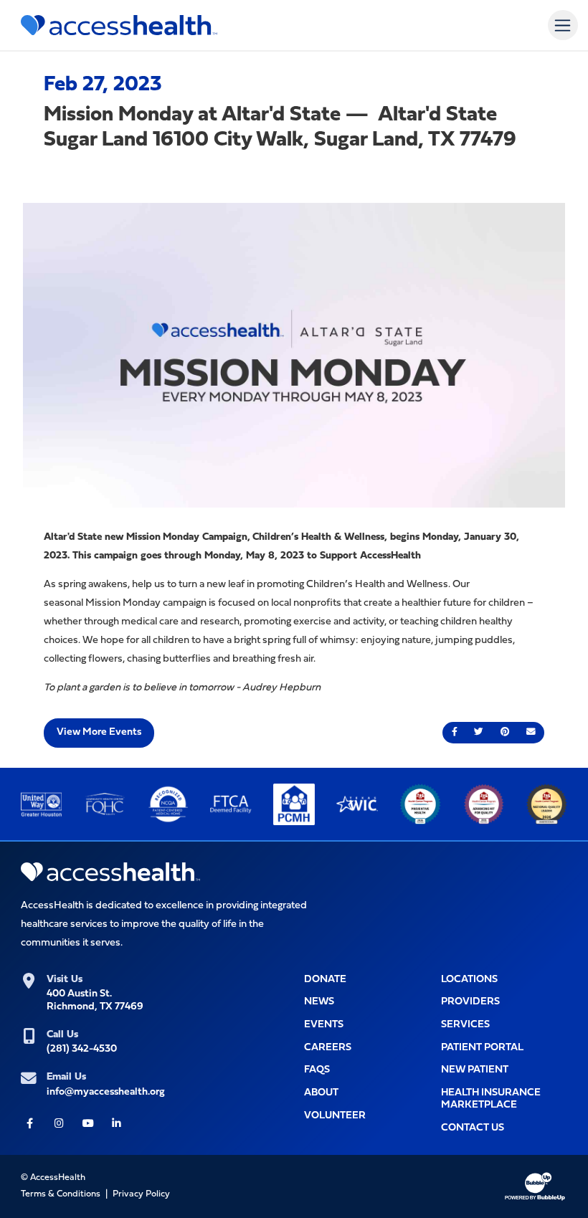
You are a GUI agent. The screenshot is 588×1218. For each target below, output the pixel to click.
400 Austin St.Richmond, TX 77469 (95, 1000)
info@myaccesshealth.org (106, 1092)
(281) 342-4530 (82, 1049)
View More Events (99, 732)
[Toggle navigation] (562, 24)
